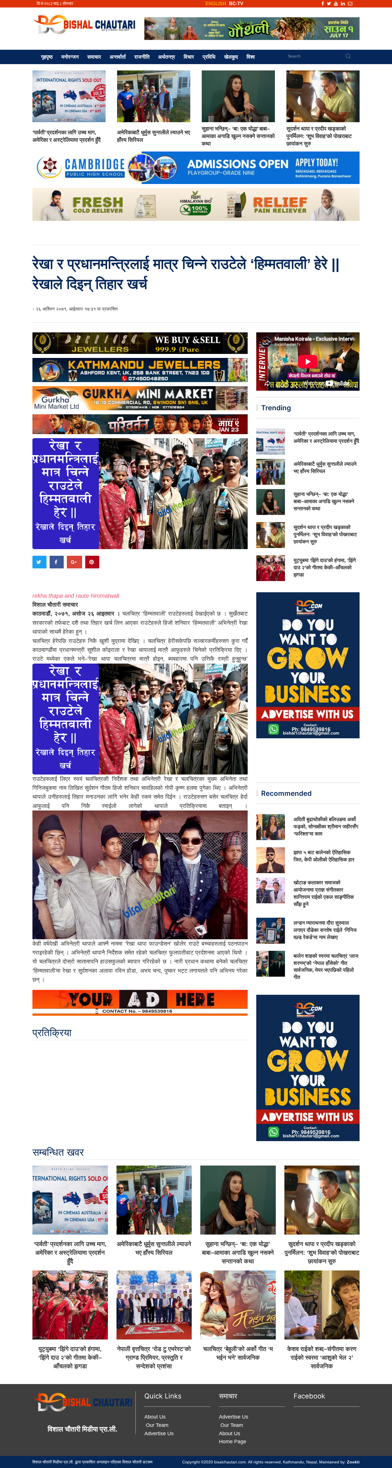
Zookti (353, 1462)
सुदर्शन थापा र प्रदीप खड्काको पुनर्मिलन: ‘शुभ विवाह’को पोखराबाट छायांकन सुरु (319, 136)
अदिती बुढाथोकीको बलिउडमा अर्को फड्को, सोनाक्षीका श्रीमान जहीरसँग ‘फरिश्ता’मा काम (326, 827)
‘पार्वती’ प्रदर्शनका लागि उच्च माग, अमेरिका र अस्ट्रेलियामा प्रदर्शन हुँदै (70, 1252)
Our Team (156, 1425)
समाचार (94, 57)
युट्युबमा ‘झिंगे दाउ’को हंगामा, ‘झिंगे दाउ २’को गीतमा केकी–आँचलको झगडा (325, 567)
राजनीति (142, 57)
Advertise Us (159, 1433)
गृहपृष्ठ (47, 57)
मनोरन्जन (70, 57)
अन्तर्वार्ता (118, 57)
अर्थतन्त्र (166, 57)
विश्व (251, 57)
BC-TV (236, 3)
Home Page (232, 1441)
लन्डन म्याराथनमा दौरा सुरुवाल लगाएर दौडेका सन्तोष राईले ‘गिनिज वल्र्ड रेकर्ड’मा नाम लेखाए (325, 930)
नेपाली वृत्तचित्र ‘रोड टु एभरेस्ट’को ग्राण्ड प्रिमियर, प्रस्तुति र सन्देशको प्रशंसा (154, 1357)
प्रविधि (209, 57)
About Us (155, 1417)
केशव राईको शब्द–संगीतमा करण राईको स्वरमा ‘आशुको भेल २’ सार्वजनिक (321, 1357)
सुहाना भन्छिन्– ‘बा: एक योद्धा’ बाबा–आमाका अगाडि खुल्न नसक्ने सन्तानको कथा (238, 136)
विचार (189, 57)
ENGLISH (215, 3)
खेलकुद (231, 57)
